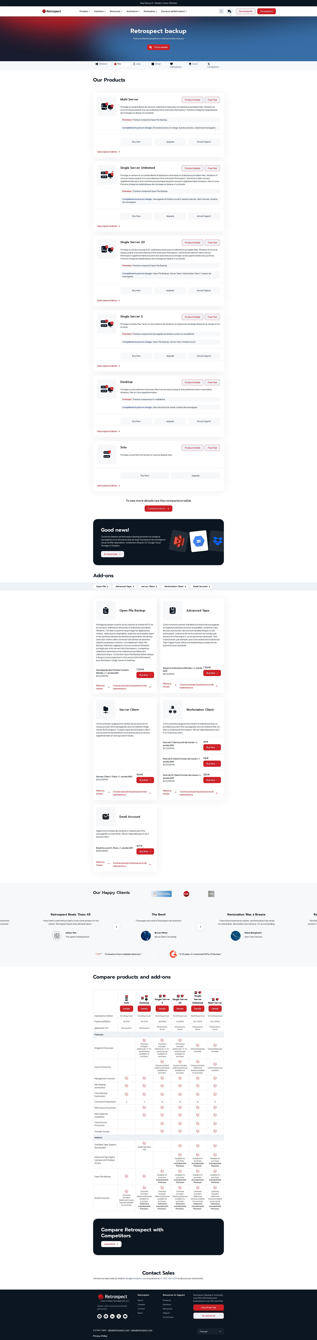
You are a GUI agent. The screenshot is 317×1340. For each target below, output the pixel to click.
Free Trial (212, 100)
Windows (102, 63)
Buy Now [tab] (136, 141)
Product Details (192, 100)
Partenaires (149, 11)
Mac (119, 63)
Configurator (213, 67)
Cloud (194, 63)
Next (201, 927)
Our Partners (168, 1317)
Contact (141, 1308)
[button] (229, 11)
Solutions (99, 11)
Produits (84, 11)
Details (126, 1008)
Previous (116, 927)
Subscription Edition (107, 151)
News (140, 1313)
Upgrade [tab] (170, 141)
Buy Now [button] (144, 675)
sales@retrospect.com (135, 1278)
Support (166, 1313)
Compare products (156, 508)
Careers (141, 1304)
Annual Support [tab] (204, 141)
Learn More (109, 1244)
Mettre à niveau (100, 687)
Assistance (132, 11)
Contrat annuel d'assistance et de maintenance (130, 687)
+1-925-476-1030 (168, 1278)
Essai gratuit (266, 11)
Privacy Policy (100, 1336)
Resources (115, 11)
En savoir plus (111, 554)
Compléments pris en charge (137, 127)
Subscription (176, 67)
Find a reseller (161, 47)
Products (167, 1300)
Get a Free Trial (208, 1307)
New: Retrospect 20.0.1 (158, 3)
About (140, 1300)
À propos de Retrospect (173, 11)
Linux (138, 63)
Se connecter (245, 11)
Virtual (157, 63)
